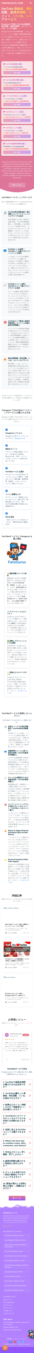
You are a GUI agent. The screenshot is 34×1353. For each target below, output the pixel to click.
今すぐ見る (17, 72)
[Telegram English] (23, 1342)
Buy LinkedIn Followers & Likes (14, 1281)
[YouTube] (15, 1342)
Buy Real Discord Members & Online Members (16, 1266)
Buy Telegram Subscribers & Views (16, 1256)
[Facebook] (10, 1342)
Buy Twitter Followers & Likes (14, 1235)
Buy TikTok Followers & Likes (14, 1251)
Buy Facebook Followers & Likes (15, 1260)
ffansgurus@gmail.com (10, 1327)
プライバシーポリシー (20, 1339)
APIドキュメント (8, 1308)
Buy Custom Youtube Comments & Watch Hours (16, 1246)
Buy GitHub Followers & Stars (14, 1290)
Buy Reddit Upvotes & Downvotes (15, 1285)
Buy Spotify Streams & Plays (14, 1272)
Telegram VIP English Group (12, 1330)
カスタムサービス (8, 1313)
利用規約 (9, 1339)
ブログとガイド (8, 1305)
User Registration (8, 1302)
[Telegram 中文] (19, 1342)
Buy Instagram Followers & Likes (15, 1240)
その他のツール (8, 1310)
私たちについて (8, 1300)
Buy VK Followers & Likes (12, 1276)
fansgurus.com (19, 438)
